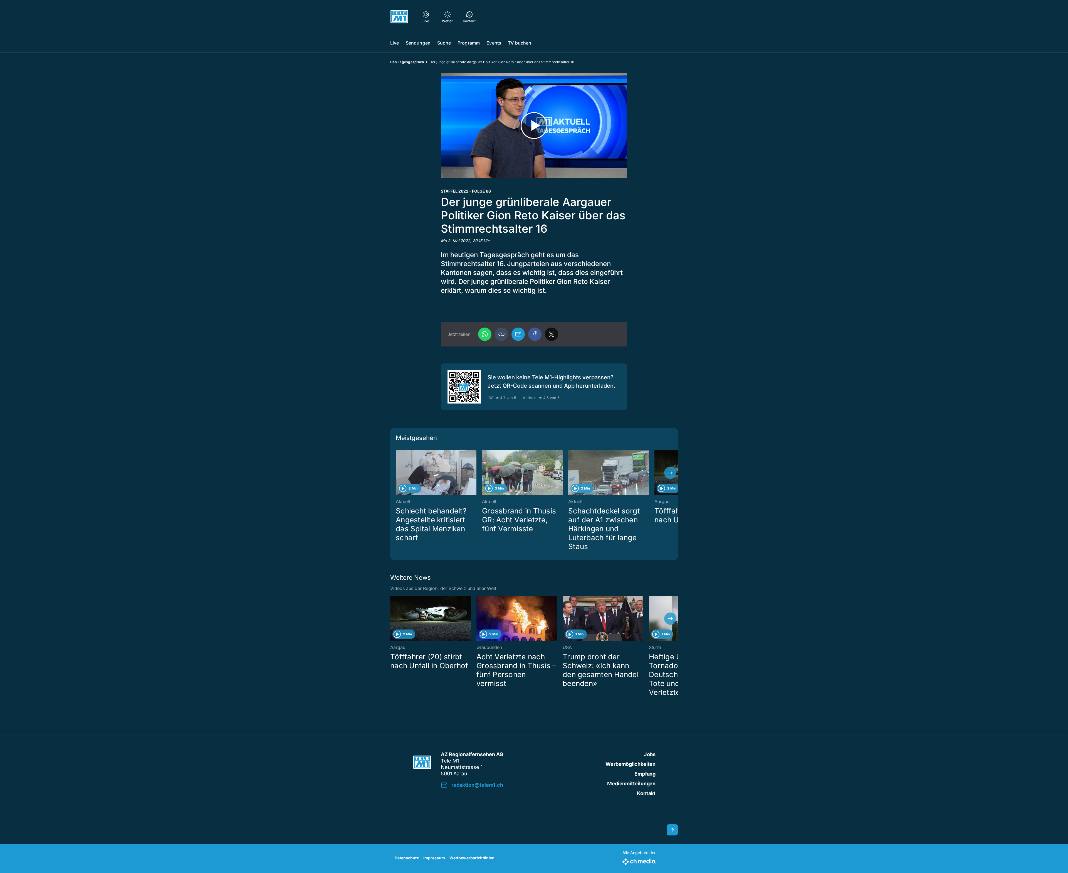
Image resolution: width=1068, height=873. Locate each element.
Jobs (650, 754)
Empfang (645, 774)
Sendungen (418, 43)
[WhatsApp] (484, 334)
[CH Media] (639, 860)
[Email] (518, 334)
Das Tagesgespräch (407, 62)
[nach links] (398, 473)
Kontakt (646, 793)
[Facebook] (535, 334)
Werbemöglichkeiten (630, 764)
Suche (444, 43)
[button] (501, 334)
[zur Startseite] (399, 16)
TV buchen (519, 43)
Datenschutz (407, 857)
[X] (551, 334)
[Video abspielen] (534, 125)
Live (394, 43)
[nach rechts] (670, 473)
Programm (469, 43)
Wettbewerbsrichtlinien (472, 857)
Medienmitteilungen (631, 783)
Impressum (434, 857)
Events (493, 43)
